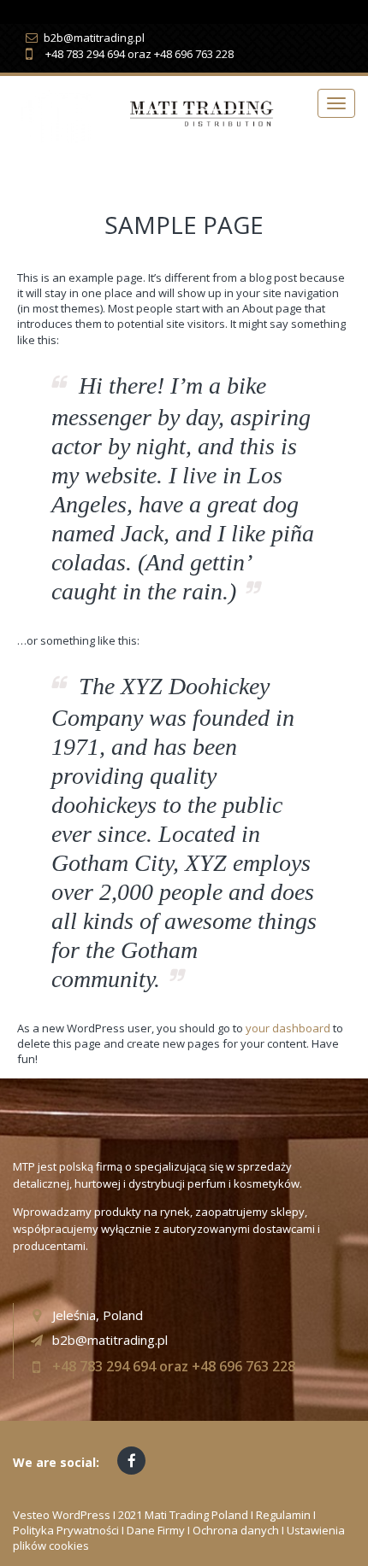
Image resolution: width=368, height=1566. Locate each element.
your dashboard (288, 1028)
